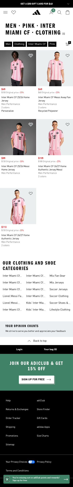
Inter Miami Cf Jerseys (11, 283)
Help (8, 400)
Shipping (10, 427)
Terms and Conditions (17, 471)
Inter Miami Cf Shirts (11, 310)
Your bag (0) (50, 349)
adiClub (41, 400)
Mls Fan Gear (57, 276)
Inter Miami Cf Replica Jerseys (35, 296)
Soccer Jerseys (59, 289)
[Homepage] (36, 14)
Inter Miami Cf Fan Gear (11, 290)
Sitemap (10, 444)
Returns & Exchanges (17, 409)
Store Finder (43, 409)
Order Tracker (13, 418)
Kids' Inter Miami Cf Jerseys (36, 303)
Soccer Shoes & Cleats (59, 303)
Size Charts (43, 436)
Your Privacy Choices (16, 462)
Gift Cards (42, 418)
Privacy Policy (44, 462)
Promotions (12, 436)
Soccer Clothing (59, 296)
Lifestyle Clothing (60, 309)
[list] (31, 44)
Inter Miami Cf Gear (11, 276)
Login (19, 349)
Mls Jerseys (57, 282)
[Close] (7, 479)
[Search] (59, 12)
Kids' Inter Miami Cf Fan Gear (36, 310)
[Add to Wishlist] (30, 56)
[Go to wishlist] (14, 12)
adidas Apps (43, 427)
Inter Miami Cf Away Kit (34, 276)
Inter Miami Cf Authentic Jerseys (34, 290)
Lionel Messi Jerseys (10, 303)
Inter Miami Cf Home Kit (34, 283)
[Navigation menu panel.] (5, 12)
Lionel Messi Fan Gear (13, 296)
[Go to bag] (67, 12)
